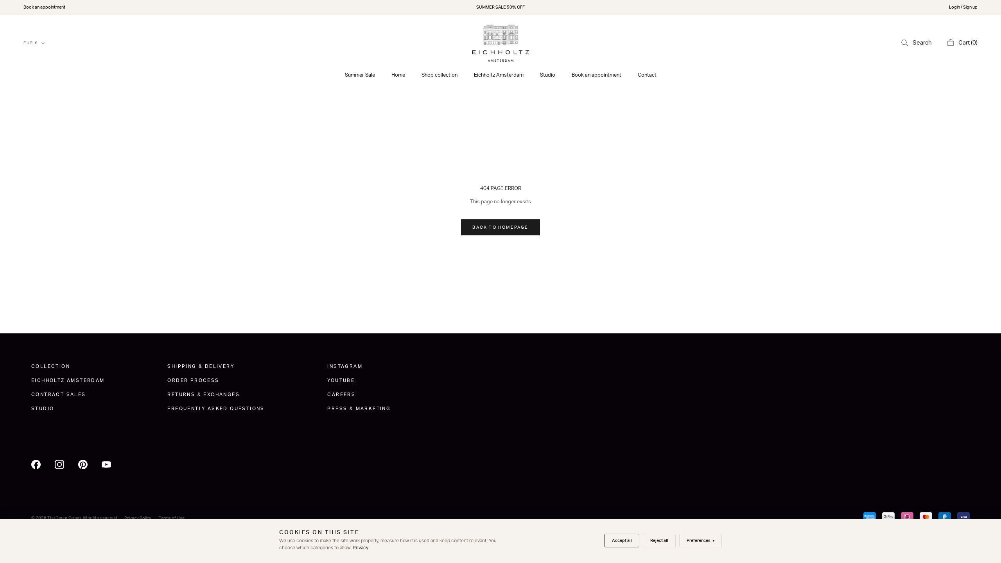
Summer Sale (360, 75)
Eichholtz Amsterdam (499, 75)
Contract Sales (58, 394)
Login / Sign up (963, 7)
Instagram (344, 366)
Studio (547, 75)
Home (398, 75)
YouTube (341, 380)
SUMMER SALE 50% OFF (500, 7)
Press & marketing (359, 408)
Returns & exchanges (203, 394)
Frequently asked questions (215, 408)
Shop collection (439, 75)
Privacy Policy (137, 518)
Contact (647, 75)
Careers (341, 394)
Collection (50, 366)
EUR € (30, 43)
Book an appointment (44, 7)
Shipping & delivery (200, 366)
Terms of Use (172, 518)
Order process (193, 380)
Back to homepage (500, 227)
